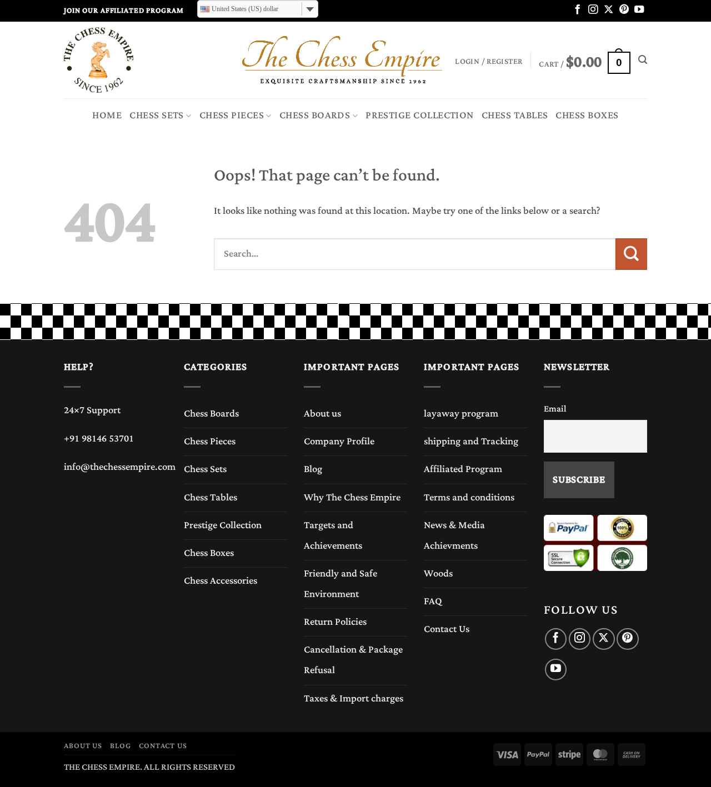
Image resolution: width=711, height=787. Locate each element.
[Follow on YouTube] (639, 10)
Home (107, 115)
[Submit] (631, 253)
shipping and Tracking (471, 441)
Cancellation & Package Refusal (353, 660)
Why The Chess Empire (352, 497)
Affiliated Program (463, 469)
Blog (313, 469)
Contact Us (446, 629)
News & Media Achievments (454, 535)
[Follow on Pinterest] (624, 10)
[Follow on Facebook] (577, 10)
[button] (584, 60)
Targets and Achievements (333, 535)
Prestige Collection (419, 115)
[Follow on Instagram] (593, 10)
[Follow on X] (608, 10)
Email (555, 408)
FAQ (433, 601)
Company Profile (339, 441)
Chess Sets (156, 115)
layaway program (461, 413)
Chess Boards (315, 115)
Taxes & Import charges (353, 698)
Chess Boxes (586, 115)
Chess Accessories (220, 581)
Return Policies (335, 622)
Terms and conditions (469, 497)
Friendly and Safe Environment (340, 584)
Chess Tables (515, 115)
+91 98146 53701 (99, 438)
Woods (438, 573)
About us (322, 413)
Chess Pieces (231, 115)
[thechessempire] (119, 60)
